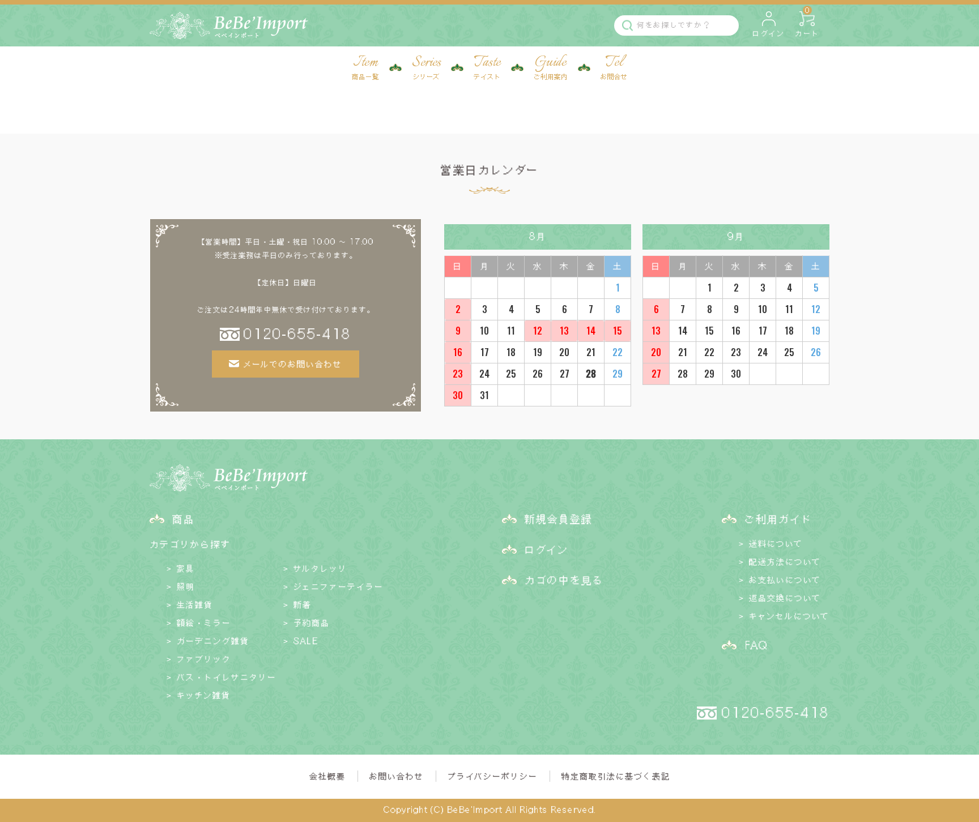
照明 (186, 586)
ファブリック (204, 658)
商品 (183, 518)
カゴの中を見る (564, 579)
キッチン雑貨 (204, 695)
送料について (776, 543)
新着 (302, 604)
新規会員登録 (559, 518)
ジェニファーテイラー (338, 586)
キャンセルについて (789, 615)
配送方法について (785, 561)
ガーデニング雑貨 (213, 640)
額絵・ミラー (204, 622)
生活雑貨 (195, 604)
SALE (305, 640)
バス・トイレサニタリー (226, 677)
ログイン (547, 549)
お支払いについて (785, 579)
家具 (186, 568)
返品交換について (785, 597)
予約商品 (311, 622)
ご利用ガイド (778, 518)
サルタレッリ (320, 568)
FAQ (755, 644)
